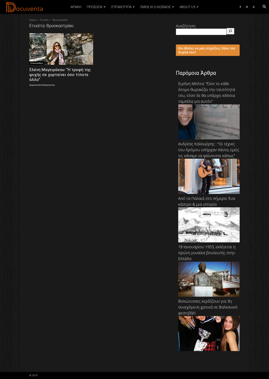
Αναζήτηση (186, 26)
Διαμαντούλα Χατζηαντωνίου (42, 85)
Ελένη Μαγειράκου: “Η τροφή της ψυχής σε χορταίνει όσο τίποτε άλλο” (60, 74)
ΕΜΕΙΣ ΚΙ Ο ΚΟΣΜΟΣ (155, 7)
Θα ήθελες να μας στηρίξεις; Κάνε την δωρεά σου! (206, 50)
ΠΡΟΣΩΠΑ (94, 7)
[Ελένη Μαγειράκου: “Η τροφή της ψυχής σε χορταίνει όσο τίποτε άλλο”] (61, 49)
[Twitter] (254, 7)
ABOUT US (187, 7)
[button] (264, 6)
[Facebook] (240, 7)
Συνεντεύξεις (37, 63)
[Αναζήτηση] (230, 31)
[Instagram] (247, 7)
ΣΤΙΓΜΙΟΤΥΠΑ (121, 7)
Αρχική (75, 7)
